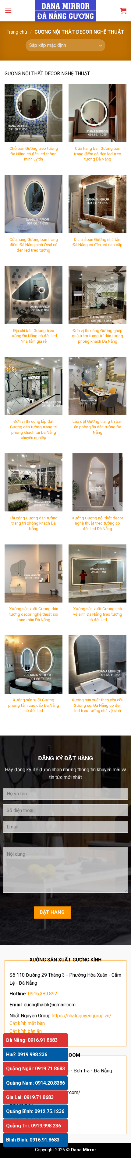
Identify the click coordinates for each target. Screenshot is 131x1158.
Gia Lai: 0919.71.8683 (30, 1097)
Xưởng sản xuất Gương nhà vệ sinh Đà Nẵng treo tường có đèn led (97, 614)
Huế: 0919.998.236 (26, 1054)
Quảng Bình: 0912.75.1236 (35, 1111)
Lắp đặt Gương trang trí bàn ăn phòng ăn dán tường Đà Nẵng (97, 426)
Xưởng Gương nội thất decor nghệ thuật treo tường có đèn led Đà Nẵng (97, 523)
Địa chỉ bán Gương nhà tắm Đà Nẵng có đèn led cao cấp (97, 242)
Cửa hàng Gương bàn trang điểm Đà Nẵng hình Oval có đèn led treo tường (33, 245)
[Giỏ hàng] (123, 10)
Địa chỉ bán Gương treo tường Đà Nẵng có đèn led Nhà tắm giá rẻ (33, 336)
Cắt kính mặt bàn (27, 1023)
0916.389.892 (42, 994)
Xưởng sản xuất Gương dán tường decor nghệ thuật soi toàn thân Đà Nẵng (33, 614)
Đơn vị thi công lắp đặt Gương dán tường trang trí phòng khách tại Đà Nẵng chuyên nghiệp (33, 429)
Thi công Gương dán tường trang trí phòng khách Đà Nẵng (33, 523)
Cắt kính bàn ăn (25, 1031)
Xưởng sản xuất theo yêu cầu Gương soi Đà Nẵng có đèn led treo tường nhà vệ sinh (97, 705)
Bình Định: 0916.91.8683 (32, 1140)
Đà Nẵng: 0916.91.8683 (32, 1040)
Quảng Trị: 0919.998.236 (33, 1126)
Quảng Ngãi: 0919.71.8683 (35, 1068)
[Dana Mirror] (65, 10)
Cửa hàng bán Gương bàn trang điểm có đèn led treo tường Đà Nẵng (97, 153)
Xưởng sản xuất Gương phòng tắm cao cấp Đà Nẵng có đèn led (33, 705)
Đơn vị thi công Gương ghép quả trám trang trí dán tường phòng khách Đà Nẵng (97, 336)
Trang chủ (17, 32)
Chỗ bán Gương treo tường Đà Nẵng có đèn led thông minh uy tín (33, 153)
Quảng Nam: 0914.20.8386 (35, 1083)
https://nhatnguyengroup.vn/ (82, 1016)
